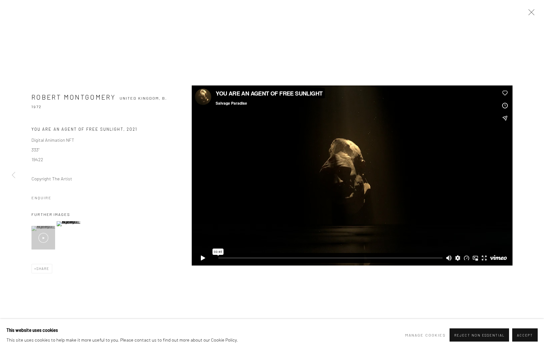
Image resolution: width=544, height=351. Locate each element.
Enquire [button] (41, 197)
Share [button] (43, 268)
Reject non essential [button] (479, 335)
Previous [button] (13, 176)
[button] (43, 238)
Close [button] (530, 14)
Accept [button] (525, 335)
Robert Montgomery (73, 97)
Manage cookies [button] (425, 334)
